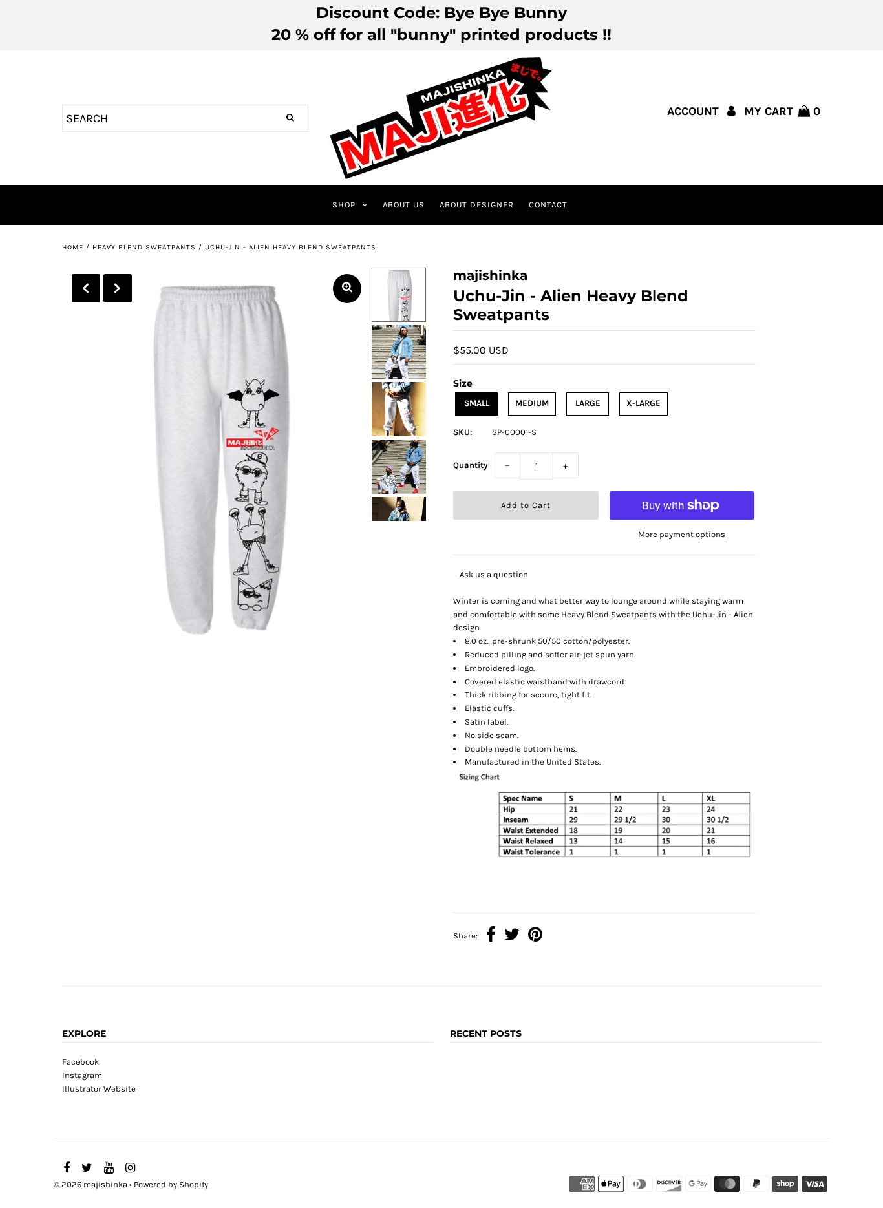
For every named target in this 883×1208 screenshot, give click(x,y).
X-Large (643, 403)
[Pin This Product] (535, 936)
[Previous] (86, 288)
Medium (532, 403)
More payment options (681, 534)
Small (476, 403)
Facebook (80, 1061)
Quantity (470, 465)
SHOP (344, 204)
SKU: (463, 432)
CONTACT (548, 204)
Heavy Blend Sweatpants (144, 247)
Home (72, 247)
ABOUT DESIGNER (477, 204)
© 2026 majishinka (90, 1184)
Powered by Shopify (171, 1184)
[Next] (117, 288)
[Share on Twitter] (512, 936)
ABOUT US (404, 204)
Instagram (82, 1075)
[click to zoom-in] (347, 288)
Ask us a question (494, 574)
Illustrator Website (99, 1089)
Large (588, 403)
